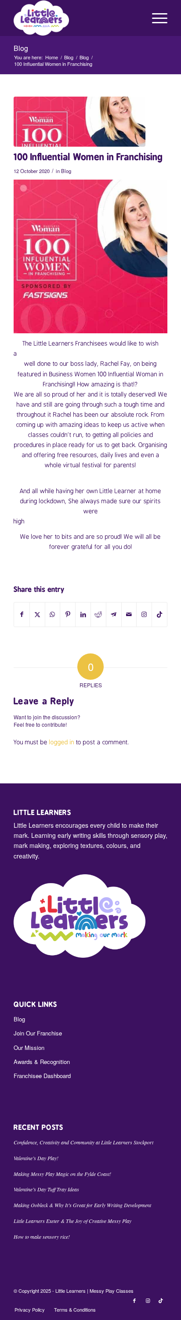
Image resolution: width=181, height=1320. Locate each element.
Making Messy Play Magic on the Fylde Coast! (62, 1173)
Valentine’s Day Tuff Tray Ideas (46, 1189)
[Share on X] (37, 614)
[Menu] (155, 18)
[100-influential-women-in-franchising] (79, 122)
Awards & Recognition (42, 1061)
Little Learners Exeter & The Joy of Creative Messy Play (72, 1220)
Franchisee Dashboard (42, 1075)
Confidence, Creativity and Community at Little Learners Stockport (83, 1142)
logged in (61, 742)
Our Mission (29, 1047)
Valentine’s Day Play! (36, 1157)
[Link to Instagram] (144, 614)
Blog (21, 48)
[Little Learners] (75, 18)
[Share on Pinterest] (67, 614)
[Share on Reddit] (98, 614)
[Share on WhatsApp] (52, 614)
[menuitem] (155, 18)
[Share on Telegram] (113, 614)
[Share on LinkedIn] (83, 614)
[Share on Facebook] (21, 614)
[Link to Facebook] (134, 1300)
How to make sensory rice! (42, 1236)
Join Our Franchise (38, 1033)
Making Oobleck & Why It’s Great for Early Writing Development (82, 1204)
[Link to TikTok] (159, 614)
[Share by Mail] (129, 614)
